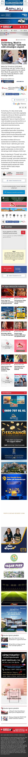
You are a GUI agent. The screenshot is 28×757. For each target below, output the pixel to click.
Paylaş (16, 94)
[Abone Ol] (19, 104)
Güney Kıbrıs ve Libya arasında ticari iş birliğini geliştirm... (17, 644)
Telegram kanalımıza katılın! (15, 192)
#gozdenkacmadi (19, 174)
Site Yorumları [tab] (7, 268)
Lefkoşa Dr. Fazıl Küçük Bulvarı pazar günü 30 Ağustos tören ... (17, 711)
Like (10, 94)
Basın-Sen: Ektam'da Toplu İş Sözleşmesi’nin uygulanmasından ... (17, 639)
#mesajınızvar (9, 174)
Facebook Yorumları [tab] (18, 269)
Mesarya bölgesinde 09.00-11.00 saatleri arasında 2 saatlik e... (17, 717)
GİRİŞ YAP (23, 232)
